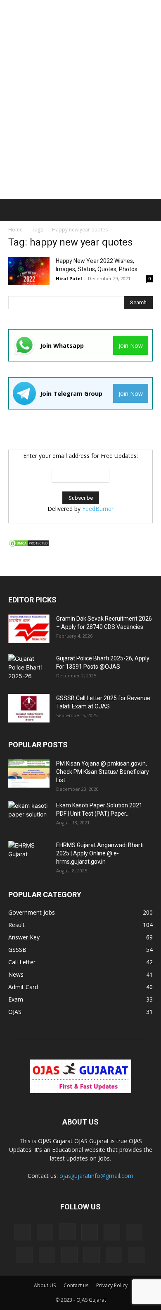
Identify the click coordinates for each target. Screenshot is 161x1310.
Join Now (130, 345)
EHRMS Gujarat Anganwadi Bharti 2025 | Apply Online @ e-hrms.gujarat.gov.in (100, 853)
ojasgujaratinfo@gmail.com (96, 1176)
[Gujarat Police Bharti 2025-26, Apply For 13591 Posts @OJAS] (29, 668)
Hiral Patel (69, 278)
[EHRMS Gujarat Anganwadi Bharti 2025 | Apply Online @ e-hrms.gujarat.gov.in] (29, 855)
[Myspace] (25, 1255)
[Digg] (22, 1232)
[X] (136, 1255)
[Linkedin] (89, 1232)
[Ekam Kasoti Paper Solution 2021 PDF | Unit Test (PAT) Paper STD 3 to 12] (29, 815)
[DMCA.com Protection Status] (29, 545)
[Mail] (112, 1232)
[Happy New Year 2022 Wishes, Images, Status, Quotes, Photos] (29, 271)
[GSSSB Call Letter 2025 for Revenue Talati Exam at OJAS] (29, 708)
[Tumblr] (114, 1255)
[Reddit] (69, 1255)
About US (45, 1285)
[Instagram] (67, 1231)
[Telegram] (91, 1255)
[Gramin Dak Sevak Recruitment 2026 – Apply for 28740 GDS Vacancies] (29, 628)
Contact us (76, 1285)
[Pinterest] (47, 1255)
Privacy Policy (112, 1285)
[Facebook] (45, 1232)
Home (15, 229)
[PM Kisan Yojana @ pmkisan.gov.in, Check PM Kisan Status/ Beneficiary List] (29, 773)
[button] (13, 210)
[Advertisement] (80, 85)
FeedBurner (98, 509)
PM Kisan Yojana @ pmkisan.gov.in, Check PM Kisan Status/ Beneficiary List (102, 771)
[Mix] (134, 1232)
